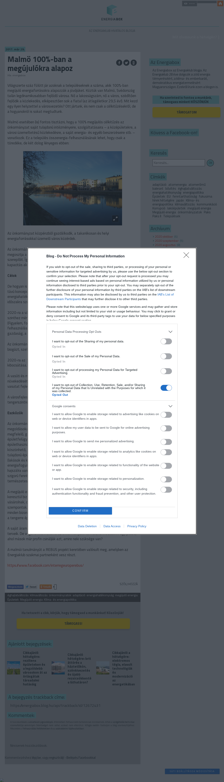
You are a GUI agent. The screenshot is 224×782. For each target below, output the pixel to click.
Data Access (112, 526)
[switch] (166, 341)
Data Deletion (87, 526)
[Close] (188, 256)
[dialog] (112, 391)
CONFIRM (80, 510)
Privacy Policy (136, 526)
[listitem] (112, 331)
